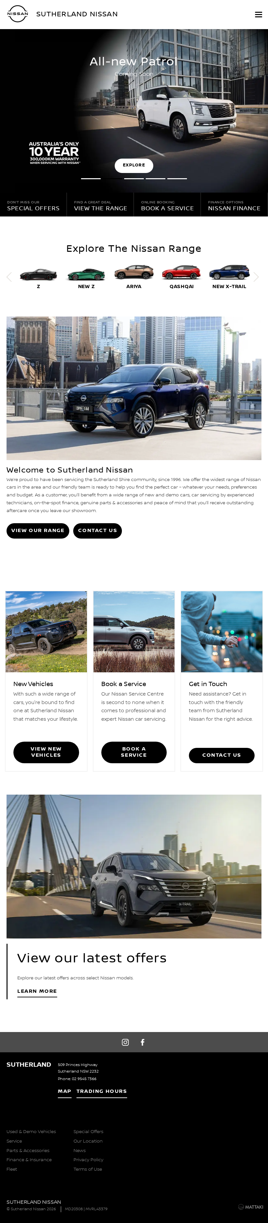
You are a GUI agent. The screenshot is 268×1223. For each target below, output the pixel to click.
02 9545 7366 (84, 1079)
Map (65, 1091)
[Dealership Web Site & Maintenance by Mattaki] (250, 1207)
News (80, 1150)
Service (14, 1141)
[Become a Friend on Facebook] (143, 1042)
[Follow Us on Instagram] (125, 1042)
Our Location (88, 1141)
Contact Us (97, 530)
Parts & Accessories (28, 1150)
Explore (134, 165)
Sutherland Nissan (77, 14)
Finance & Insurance (29, 1160)
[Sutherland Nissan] (18, 14)
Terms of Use (88, 1169)
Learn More (37, 991)
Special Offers (88, 1131)
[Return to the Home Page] (16, 1206)
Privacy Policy (88, 1160)
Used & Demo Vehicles (31, 1131)
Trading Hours (101, 1091)
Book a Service (134, 752)
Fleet (12, 1169)
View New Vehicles (46, 752)
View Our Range (37, 530)
